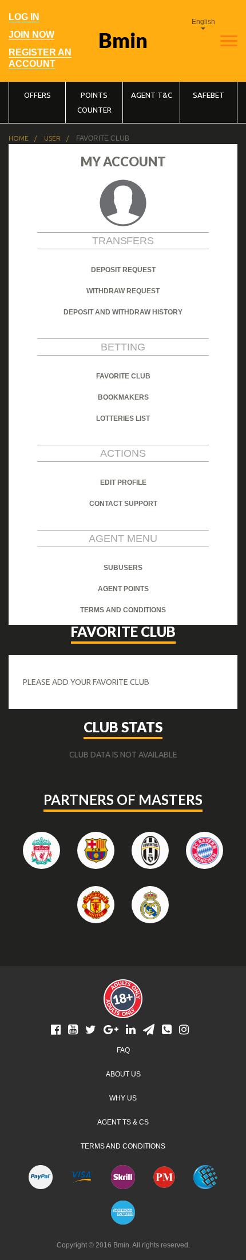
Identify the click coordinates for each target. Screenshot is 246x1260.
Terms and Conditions (123, 1146)
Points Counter (94, 102)
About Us (123, 1074)
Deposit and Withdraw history (123, 312)
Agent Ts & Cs (123, 1122)
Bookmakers (123, 397)
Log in (24, 17)
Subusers (123, 567)
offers (37, 95)
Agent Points (123, 588)
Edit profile (123, 482)
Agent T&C (151, 95)
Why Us (123, 1098)
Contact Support (123, 503)
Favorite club (123, 376)
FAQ (123, 1050)
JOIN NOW (31, 34)
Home (19, 138)
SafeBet (208, 95)
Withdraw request (123, 291)
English (203, 22)
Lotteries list (123, 418)
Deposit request (123, 269)
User (52, 138)
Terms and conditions (123, 610)
